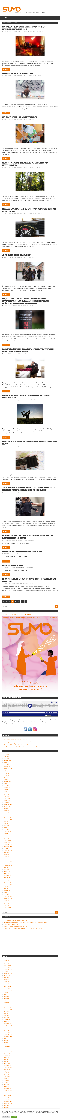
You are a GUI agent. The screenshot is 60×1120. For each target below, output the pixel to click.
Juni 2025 (6, 774)
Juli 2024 (6, 789)
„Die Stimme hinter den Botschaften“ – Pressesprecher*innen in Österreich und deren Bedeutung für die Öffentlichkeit (28, 488)
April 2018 (6, 879)
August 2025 (7, 770)
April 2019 (6, 869)
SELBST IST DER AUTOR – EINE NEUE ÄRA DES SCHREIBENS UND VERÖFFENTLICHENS (25, 164)
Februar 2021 (7, 840)
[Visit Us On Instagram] (34, 731)
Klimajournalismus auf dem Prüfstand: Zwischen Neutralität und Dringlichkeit (29, 580)
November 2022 (8, 819)
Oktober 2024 (7, 787)
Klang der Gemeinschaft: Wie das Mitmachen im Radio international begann (29, 442)
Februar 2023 (7, 814)
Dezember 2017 (8, 883)
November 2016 (8, 896)
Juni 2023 (6, 808)
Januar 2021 (7, 842)
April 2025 (6, 777)
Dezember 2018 (8, 875)
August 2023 (7, 806)
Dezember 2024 (8, 785)
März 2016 (7, 906)
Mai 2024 (6, 793)
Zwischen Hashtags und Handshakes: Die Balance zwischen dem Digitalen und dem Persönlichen (28, 350)
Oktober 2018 (7, 877)
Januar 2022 (7, 827)
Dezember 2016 (8, 894)
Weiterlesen (6, 69)
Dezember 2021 (8, 829)
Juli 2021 (6, 833)
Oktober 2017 (7, 886)
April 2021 (6, 839)
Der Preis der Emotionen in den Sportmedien (15, 739)
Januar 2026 (7, 762)
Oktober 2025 (7, 766)
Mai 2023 (6, 810)
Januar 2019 (7, 873)
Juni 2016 (6, 900)
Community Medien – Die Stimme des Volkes (19, 117)
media (25, 31)
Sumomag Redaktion (17, 31)
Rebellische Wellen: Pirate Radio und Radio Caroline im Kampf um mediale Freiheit (29, 210)
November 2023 (8, 804)
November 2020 (8, 846)
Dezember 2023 (8, 802)
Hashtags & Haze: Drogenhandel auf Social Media (22, 551)
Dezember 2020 (8, 844)
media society (40, 31)
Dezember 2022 (8, 818)
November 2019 (8, 862)
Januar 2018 (7, 881)
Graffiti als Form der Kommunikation (17, 73)
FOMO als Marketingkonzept (11, 743)
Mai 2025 (6, 775)
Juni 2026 (6, 754)
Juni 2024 (6, 791)
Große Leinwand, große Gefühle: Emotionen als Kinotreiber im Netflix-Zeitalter (24, 746)
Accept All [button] (14, 1116)
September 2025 (8, 768)
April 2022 (6, 825)
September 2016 (8, 898)
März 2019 (7, 871)
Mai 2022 (6, 823)
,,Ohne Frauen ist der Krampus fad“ (16, 255)
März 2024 (7, 796)
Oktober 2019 (7, 863)
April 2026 (6, 758)
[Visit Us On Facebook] (25, 731)
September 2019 (8, 865)
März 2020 (7, 858)
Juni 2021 (6, 835)
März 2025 (7, 779)
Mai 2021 (6, 837)
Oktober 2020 (7, 848)
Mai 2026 (6, 756)
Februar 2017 (7, 890)
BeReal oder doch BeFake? (12, 565)
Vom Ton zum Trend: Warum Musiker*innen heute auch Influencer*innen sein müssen (24, 28)
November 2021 (8, 831)
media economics (32, 31)
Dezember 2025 (8, 764)
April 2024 (6, 795)
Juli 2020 (6, 852)
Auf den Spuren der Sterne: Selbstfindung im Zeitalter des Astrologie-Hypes (26, 396)
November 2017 (8, 884)
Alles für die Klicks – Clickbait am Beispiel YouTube (16, 745)
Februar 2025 (7, 781)
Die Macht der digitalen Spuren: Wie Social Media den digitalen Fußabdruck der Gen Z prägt (27, 536)
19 (22, 601)
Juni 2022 (6, 821)
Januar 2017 (7, 892)
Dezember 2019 (8, 860)
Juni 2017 (6, 888)
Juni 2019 (6, 867)
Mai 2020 (6, 856)
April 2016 (6, 904)
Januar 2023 (7, 816)
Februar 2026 (7, 760)
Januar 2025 (7, 783)
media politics (31, 75)
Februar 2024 (7, 798)
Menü (6, 18)
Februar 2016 (7, 907)
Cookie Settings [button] (6, 1116)
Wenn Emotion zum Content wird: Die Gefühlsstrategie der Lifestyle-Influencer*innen (25, 741)
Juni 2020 (6, 854)
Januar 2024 (7, 800)
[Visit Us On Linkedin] (30, 731)
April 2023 (6, 812)
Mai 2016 (6, 902)
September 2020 (8, 850)
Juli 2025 (6, 772)
